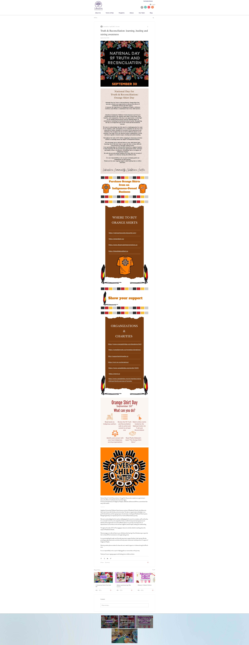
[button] (99, 12)
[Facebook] (142, 7)
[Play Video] (124, 636)
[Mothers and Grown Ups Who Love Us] (124, 577)
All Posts (95, 17)
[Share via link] (110, 558)
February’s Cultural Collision (144, 585)
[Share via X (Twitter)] (104, 558)
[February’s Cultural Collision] (145, 577)
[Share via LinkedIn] (107, 558)
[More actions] (147, 26)
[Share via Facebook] (101, 558)
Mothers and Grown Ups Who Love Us (124, 585)
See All (153, 569)
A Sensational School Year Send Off (103, 585)
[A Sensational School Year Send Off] (103, 577)
